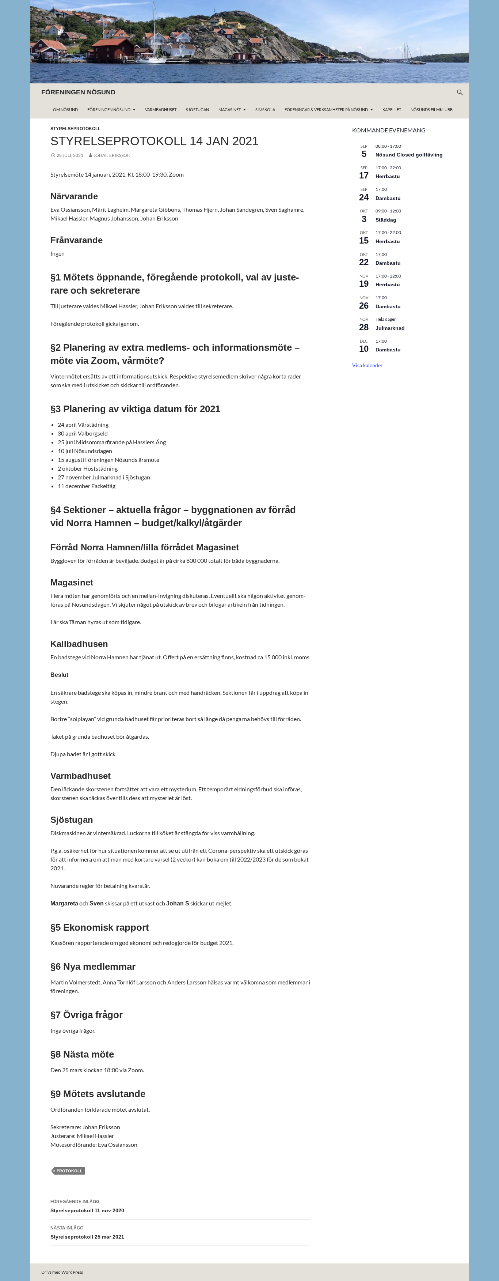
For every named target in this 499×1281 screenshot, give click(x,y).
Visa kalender (367, 365)
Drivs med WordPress (62, 1272)
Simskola (265, 109)
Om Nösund (65, 109)
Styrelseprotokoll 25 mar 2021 (87, 1232)
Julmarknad (390, 328)
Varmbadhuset (160, 109)
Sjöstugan (197, 109)
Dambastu (388, 198)
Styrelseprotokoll (75, 128)
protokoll (70, 1171)
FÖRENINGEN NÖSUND (78, 92)
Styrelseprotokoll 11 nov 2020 (87, 1206)
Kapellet (391, 109)
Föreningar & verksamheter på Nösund (326, 109)
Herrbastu (388, 176)
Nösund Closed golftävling (409, 155)
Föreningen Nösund (108, 109)
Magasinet (229, 109)
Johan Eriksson (112, 155)
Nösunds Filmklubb (432, 109)
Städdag (386, 220)
